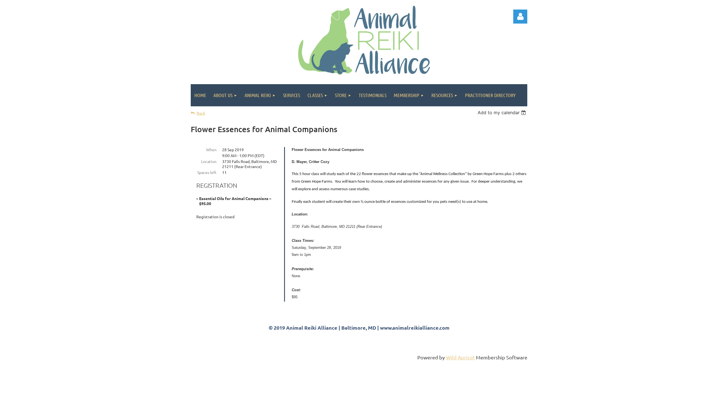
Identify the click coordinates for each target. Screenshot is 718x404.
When (211, 149)
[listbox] (502, 112)
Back (201, 113)
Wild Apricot (460, 357)
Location (209, 161)
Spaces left (207, 172)
